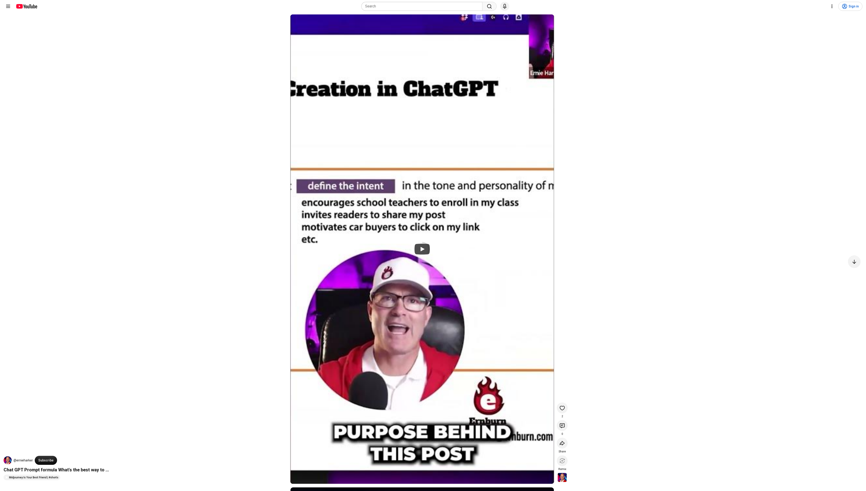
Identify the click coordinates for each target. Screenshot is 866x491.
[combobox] (423, 6)
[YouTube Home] (26, 6)
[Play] (422, 249)
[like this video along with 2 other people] (562, 408)
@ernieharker (23, 460)
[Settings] (832, 6)
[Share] (562, 443)
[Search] (489, 6)
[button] (8, 460)
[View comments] (562, 425)
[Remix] (562, 460)
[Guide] (8, 6)
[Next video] (854, 261)
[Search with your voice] (504, 6)
